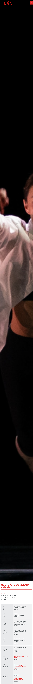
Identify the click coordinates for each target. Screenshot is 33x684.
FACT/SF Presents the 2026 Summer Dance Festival (20, 632)
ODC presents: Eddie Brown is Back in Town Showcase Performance (20, 623)
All (3, 593)
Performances (9, 595)
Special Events (9, 597)
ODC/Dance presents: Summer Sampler (20, 607)
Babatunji (16, 674)
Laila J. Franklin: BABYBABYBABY (18, 679)
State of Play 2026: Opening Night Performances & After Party (20, 666)
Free (4, 600)
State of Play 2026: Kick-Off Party (21, 657)
